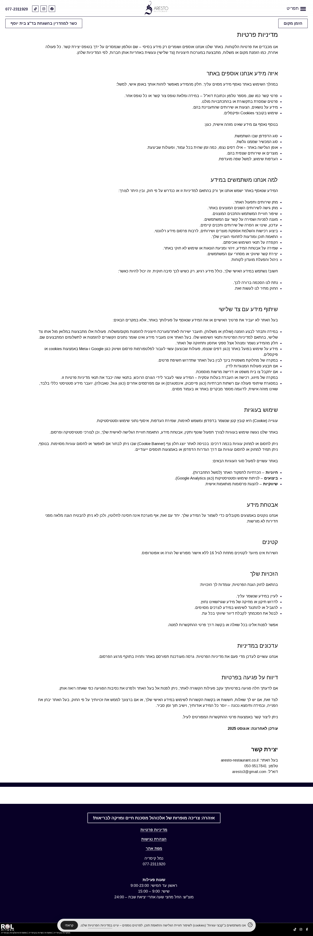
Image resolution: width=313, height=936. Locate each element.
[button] (303, 8)
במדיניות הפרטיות (100, 925)
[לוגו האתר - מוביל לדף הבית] (156, 8)
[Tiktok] (35, 9)
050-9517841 (255, 766)
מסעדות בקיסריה (62, 933)
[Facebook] (52, 9)
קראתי (69, 925)
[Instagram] (43, 9)
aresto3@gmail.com (249, 772)
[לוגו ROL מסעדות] (7, 927)
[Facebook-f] (307, 929)
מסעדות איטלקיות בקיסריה (14, 933)
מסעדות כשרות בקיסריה (40, 933)
